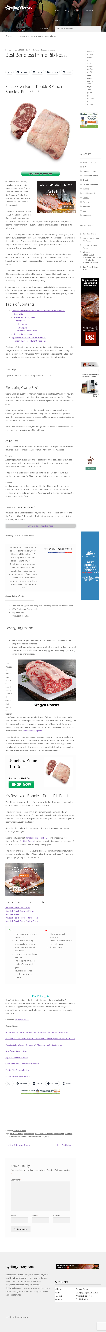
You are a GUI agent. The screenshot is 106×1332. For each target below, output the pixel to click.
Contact (60, 1299)
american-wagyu (89, 162)
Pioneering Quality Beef (24, 317)
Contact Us (89, 10)
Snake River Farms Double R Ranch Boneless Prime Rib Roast (38, 310)
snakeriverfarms (34, 1136)
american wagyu (16, 1133)
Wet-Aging (22, 324)
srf (43, 1136)
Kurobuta (86, 202)
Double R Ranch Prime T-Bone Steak (21, 917)
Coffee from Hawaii (90, 175)
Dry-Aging (22, 327)
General (86, 197)
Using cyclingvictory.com (87, 1292)
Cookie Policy (82, 1299)
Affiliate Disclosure (84, 1295)
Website (56, 1215)
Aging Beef (20, 320)
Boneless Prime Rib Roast (36, 837)
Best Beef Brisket (65, 1145)
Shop (57, 20)
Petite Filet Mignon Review (17, 1070)
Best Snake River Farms (44, 1133)
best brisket (29, 1133)
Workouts (87, 215)
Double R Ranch (26, 36)
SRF (16, 36)
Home (57, 10)
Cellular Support (89, 171)
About (76, 10)
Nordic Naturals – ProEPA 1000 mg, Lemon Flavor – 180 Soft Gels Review (37, 1032)
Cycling (86, 189)
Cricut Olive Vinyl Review (19, 1145)
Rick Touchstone (32, 50)
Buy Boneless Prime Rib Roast (40, 526)
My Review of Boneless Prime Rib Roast (29, 337)
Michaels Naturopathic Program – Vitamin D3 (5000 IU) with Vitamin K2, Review (40, 1038)
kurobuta (68, 1133)
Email (35, 1215)
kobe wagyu (59, 1133)
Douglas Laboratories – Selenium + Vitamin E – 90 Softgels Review (34, 1045)
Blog (67, 10)
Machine (86, 206)
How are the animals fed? (27, 330)
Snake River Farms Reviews (16, 1136)
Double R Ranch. (22, 1019)
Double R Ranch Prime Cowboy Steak (21, 921)
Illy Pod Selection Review (16, 1057)
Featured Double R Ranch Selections (30, 340)
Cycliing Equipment (91, 184)
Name (14, 1215)
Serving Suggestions (23, 334)
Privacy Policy (82, 1289)
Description (19, 314)
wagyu (48, 1136)
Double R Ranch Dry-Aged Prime (19, 911)
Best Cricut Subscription (16, 1051)
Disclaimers (44, 28)
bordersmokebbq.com (32, 730)
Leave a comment (48, 50)
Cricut (85, 180)
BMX (84, 167)
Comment (16, 1179)
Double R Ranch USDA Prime (17, 907)
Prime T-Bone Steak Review (17, 1076)
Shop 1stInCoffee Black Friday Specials (22, 1063)
